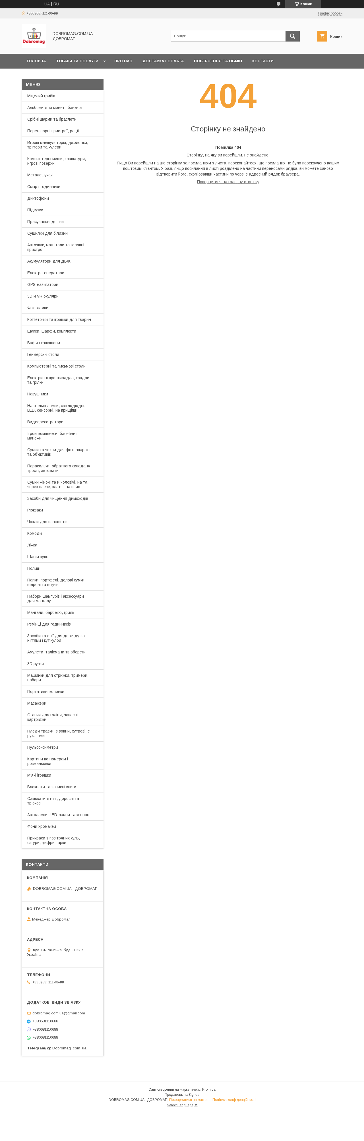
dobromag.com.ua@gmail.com (58, 1013)
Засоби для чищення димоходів (57, 498)
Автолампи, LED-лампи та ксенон (58, 814)
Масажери (36, 703)
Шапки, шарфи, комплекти (51, 331)
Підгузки (35, 210)
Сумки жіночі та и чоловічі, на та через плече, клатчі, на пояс (57, 484)
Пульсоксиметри (42, 747)
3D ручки (35, 663)
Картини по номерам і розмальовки (47, 761)
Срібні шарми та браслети (51, 119)
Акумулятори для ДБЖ (49, 261)
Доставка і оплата (163, 61)
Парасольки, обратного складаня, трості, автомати (59, 468)
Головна (36, 61)
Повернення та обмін (218, 61)
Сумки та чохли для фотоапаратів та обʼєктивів (59, 452)
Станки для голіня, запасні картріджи (52, 717)
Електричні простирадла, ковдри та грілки (58, 380)
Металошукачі (40, 175)
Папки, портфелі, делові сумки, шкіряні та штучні (56, 582)
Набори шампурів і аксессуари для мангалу (55, 598)
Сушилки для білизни (47, 233)
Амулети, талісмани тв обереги (56, 652)
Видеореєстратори (45, 422)
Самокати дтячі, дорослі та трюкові (53, 800)
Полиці (33, 568)
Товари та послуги (77, 61)
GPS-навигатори (42, 284)
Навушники (37, 394)
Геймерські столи (43, 354)
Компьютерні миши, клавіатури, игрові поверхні (56, 161)
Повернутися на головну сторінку (228, 181)
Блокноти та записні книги (51, 787)
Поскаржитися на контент (189, 1100)
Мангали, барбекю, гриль (50, 612)
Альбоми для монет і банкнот (55, 107)
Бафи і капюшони (43, 343)
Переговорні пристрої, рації (53, 131)
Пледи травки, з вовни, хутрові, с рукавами (58, 733)
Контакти (263, 61)
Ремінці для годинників (49, 624)
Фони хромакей (41, 826)
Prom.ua (209, 1090)
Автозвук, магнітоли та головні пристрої (55, 247)
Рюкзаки (35, 510)
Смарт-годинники (43, 186)
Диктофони (38, 198)
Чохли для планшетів (47, 521)
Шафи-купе (37, 556)
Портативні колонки (45, 691)
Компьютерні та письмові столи (56, 366)
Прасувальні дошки (45, 221)
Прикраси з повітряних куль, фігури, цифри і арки (53, 840)
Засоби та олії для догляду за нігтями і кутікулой (56, 638)
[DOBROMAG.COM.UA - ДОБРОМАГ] (34, 46)
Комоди (34, 533)
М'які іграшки (39, 775)
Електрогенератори (45, 273)
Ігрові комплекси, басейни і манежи (52, 435)
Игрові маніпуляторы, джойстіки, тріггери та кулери (57, 144)
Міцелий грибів (41, 96)
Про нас (123, 61)
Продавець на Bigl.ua (182, 1095)
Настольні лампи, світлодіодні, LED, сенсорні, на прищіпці (56, 407)
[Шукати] (293, 36)
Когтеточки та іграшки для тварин (59, 319)
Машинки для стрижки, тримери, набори (57, 677)
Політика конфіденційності (234, 1100)
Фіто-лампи (37, 308)
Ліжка (32, 545)
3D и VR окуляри (43, 296)
